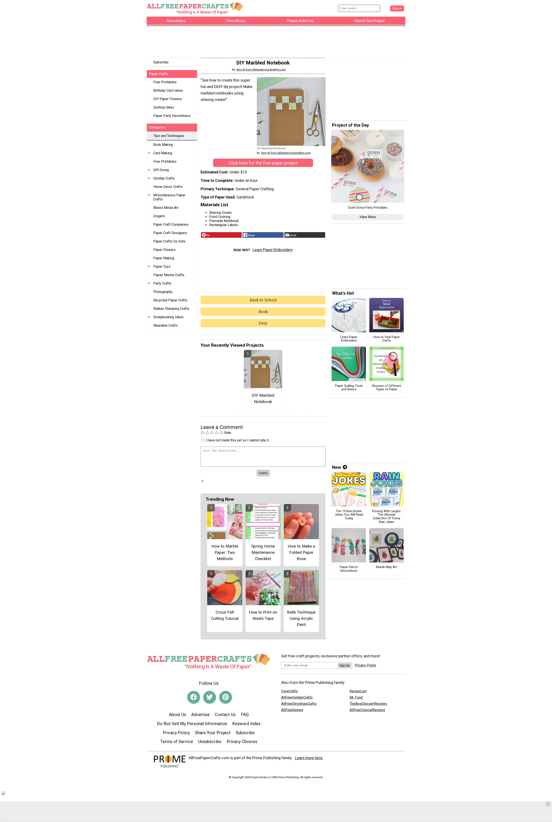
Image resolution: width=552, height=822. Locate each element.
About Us (177, 714)
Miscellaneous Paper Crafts (169, 197)
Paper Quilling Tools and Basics (349, 387)
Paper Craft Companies (170, 224)
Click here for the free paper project (263, 162)
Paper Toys (162, 267)
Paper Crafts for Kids (169, 241)
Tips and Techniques (168, 136)
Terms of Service (176, 741)
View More (367, 217)
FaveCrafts (289, 691)
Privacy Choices (242, 741)
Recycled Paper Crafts (170, 300)
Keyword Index (246, 723)
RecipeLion (358, 691)
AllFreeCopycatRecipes (367, 710)
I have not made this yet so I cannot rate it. (237, 440)
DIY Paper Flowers (167, 99)
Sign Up (345, 665)
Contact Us (225, 714)
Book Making (163, 145)
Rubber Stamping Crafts (171, 309)
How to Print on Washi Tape (263, 615)
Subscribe (161, 62)
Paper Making (163, 258)
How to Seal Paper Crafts (386, 339)
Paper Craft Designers (170, 233)
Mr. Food (356, 697)
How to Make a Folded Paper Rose (301, 552)
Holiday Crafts (164, 178)
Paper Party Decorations (171, 116)
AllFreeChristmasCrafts (299, 704)
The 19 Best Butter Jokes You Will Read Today (349, 515)
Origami (159, 216)
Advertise (200, 714)
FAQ (245, 714)
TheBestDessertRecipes (368, 704)
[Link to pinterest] (225, 697)
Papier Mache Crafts (168, 275)
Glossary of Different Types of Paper (386, 387)
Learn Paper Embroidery (273, 250)
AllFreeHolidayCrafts (297, 697)
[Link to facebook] (193, 697)
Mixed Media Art (165, 208)
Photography (162, 292)
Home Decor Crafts (167, 187)
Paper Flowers (164, 250)
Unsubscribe (209, 741)
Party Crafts (162, 283)
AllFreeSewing (292, 710)
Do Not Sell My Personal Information (192, 723)
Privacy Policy (176, 732)
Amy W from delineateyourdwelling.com (261, 69)
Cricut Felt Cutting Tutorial (224, 615)
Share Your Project (213, 732)
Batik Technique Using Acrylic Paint (301, 618)
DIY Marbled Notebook (263, 398)
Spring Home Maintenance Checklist (263, 552)
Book (263, 311)
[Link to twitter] (209, 697)
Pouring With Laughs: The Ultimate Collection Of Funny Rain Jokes (386, 517)
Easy (263, 323)
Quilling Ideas (163, 107)
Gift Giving (161, 170)
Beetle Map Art (386, 567)
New (336, 467)
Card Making (162, 153)
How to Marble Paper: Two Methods (224, 552)
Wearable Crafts (165, 325)
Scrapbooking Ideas (168, 317)
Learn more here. (309, 758)
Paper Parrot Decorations (349, 569)
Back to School (263, 300)
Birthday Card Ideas (168, 90)
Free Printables (165, 82)
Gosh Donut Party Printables (367, 207)
